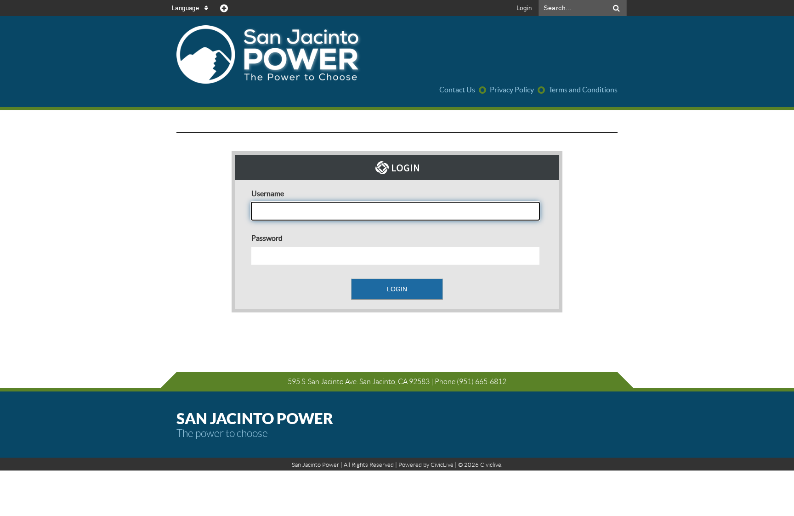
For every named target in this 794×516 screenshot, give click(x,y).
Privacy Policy (512, 89)
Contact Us (457, 89)
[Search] (616, 8)
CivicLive (442, 464)
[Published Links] (224, 8)
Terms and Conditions (583, 89)
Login (524, 8)
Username (267, 193)
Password (267, 238)
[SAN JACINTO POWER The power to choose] (319, 55)
